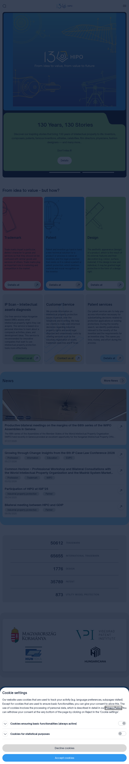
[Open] (5, 723)
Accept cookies (64, 757)
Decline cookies (64, 748)
